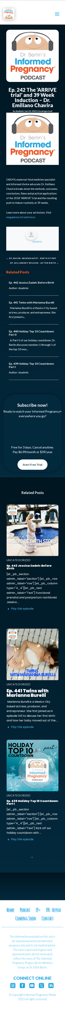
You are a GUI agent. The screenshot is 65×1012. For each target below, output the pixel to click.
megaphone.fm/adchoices (20, 217)
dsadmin (19, 111)
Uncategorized (45, 111)
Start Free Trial (32, 464)
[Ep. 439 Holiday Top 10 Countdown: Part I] (33, 765)
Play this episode (22, 609)
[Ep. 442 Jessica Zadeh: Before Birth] (33, 530)
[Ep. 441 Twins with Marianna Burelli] (33, 654)
